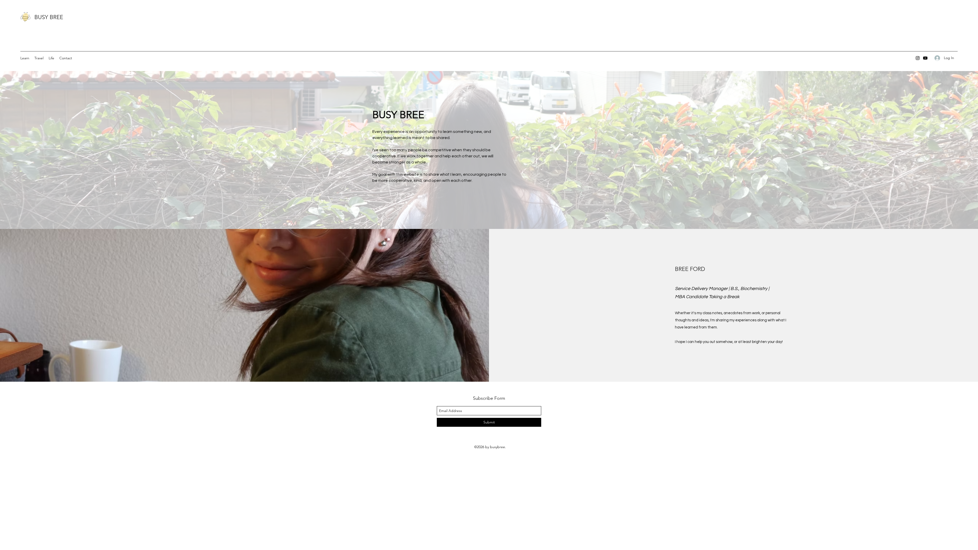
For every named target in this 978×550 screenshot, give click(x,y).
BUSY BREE (48, 17)
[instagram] (917, 58)
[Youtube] (925, 58)
